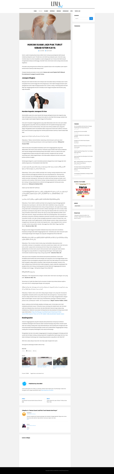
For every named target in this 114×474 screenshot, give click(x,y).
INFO (71, 11)
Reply (28, 419)
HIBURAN (59, 11)
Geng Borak (29, 412)
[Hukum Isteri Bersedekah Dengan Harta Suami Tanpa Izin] (45, 361)
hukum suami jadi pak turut (38, 373)
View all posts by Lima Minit (47, 390)
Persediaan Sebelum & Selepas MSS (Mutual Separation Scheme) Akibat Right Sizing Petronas (82, 168)
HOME (35, 11)
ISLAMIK (46, 11)
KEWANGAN (65, 11)
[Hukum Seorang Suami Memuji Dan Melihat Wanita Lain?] (29, 361)
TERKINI (40, 11)
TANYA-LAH (77, 11)
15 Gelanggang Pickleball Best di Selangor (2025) (83, 173)
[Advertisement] (83, 73)
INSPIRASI (52, 11)
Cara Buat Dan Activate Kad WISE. (80, 131)
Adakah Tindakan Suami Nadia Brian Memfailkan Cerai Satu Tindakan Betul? (60, 367)
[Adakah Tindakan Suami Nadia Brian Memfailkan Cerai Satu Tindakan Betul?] (60, 361)
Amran (28, 424)
